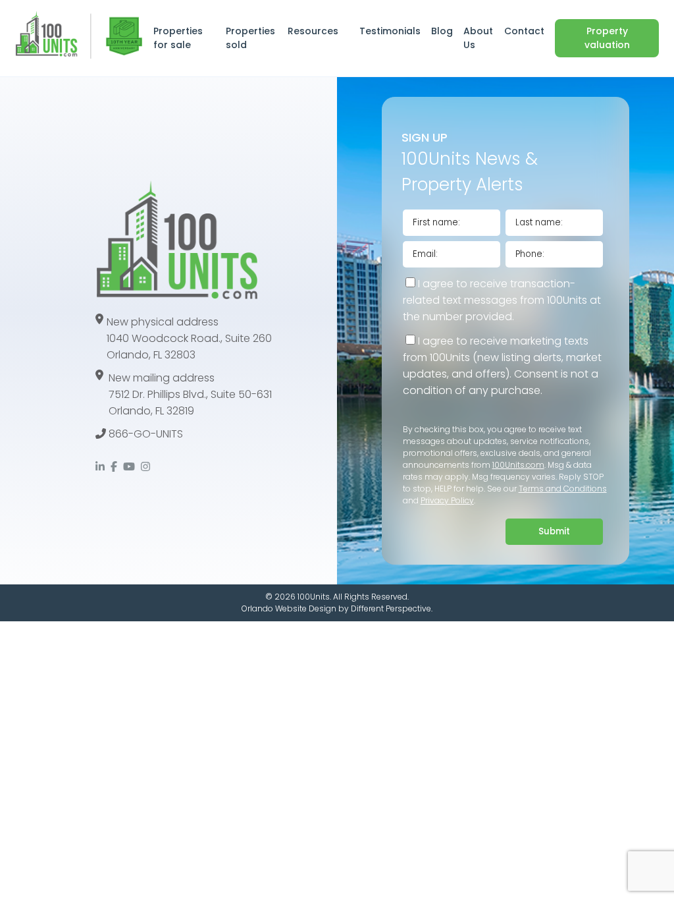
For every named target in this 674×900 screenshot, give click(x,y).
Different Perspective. (391, 608)
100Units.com (518, 464)
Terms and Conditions (563, 488)
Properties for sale (178, 37)
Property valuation (607, 37)
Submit (554, 531)
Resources (313, 31)
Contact (524, 31)
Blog (442, 31)
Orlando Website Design (289, 608)
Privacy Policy (447, 500)
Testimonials (390, 31)
